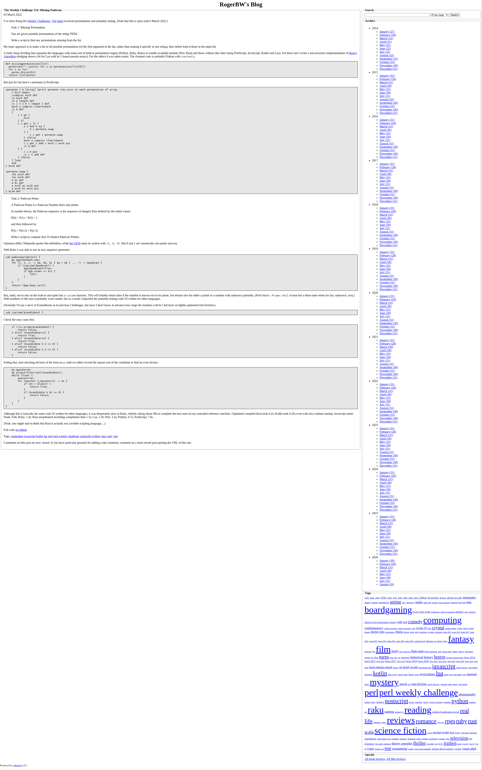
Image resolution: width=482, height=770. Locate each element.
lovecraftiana (427, 674)
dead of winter (468, 628)
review (383, 722)
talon (448, 739)
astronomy (410, 603)
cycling (459, 628)
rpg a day (440, 722)
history (428, 657)
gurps (384, 656)
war (387, 748)
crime (429, 628)
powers (411, 702)
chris (466, 612)
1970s (395, 598)
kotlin (39, 436)
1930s (372, 598)
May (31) (385, 45)
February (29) (388, 123)
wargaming (399, 748)
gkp (376, 657)
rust (115, 436)
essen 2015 (447, 632)
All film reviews (396, 759)
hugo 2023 (451, 661)
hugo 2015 (370, 661)
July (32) (385, 52)
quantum (472, 702)
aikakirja (368, 603)
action (443, 597)
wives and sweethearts (422, 749)
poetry (373, 702)
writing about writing (442, 748)
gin (372, 658)
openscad (443, 684)
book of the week (421, 611)
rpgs (450, 721)
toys (441, 743)
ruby (110, 436)
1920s (367, 598)
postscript (85, 436)
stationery (403, 739)
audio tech (427, 603)
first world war (404, 652)
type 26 (465, 744)
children (459, 611)
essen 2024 (400, 641)
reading (417, 710)
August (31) (387, 143)
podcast (367, 702)
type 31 (471, 744)
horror (439, 656)
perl (50, 436)
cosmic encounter (404, 628)
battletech (454, 603)
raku (103, 436)
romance (426, 721)
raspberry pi (399, 712)
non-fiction (418, 684)
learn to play (392, 675)
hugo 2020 (423, 661)
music (367, 684)
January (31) (387, 119)
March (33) (386, 38)
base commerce (444, 603)
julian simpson (462, 668)
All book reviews (375, 759)
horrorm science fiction (454, 658)
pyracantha (447, 702)
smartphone (370, 738)
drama (399, 631)
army (404, 603)
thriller (419, 743)
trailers (450, 743)
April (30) (385, 85)
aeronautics (469, 597)
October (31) (387, 62)
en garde (431, 632)
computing (17, 436)
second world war (443, 732)
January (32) (387, 75)
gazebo (455, 652)
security (458, 733)
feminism (368, 652)
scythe (429, 733)
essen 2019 (373, 641)
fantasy (461, 639)
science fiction (400, 730)
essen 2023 (391, 641)
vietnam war (379, 749)
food (439, 652)
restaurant (377, 722)
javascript (29, 436)
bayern (462, 602)
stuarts (418, 739)
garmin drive (447, 652)
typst (370, 748)
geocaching (469, 652)
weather (411, 749)
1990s (405, 598)
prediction (419, 702)
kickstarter (368, 675)
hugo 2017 (390, 661)
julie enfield (472, 668)
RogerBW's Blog (241, 4)
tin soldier (430, 744)
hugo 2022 (443, 661)
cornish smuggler (390, 628)
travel (459, 744)
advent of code (454, 597)
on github (21, 429)
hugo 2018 (401, 661)
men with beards (455, 675)
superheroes (433, 739)
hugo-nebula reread (380, 667)
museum (472, 674)
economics (423, 632)
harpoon (405, 657)
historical (416, 657)
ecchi (417, 632)
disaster (367, 632)
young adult (469, 748)
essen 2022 (382, 641)
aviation (435, 603)
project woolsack (435, 702)
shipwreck (465, 733)
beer (468, 602)
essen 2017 (465, 632)
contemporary (374, 628)
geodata (367, 658)
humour (396, 668)
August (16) (387, 584)
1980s (400, 598)
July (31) (385, 96)
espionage (438, 632)
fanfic (445, 641)
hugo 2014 (469, 657)
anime (395, 601)
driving (406, 632)
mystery (384, 682)
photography (467, 694)
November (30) (389, 65)
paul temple (462, 684)
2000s (410, 598)
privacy (426, 702)
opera (450, 684)
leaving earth (403, 675)
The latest (57, 21)
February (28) (388, 79)
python (96, 436)
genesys (461, 652)
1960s (389, 598)
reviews (401, 720)
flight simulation (430, 652)
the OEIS (75, 243)
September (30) (389, 102)
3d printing (433, 597)
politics (380, 702)
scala (369, 731)
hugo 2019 (411, 661)
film (383, 649)
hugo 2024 (460, 661)
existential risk (419, 641)
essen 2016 (456, 632)
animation (384, 602)
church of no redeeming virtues (380, 622)
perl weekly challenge (66, 436)
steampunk (411, 739)
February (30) (388, 35)
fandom (439, 641)
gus (399, 658)
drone (412, 632)
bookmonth (435, 612)
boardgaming (388, 610)
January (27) (387, 31)
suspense (442, 739)
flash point (417, 651)
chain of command (447, 612)
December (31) (388, 68)
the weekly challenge (383, 744)
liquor (417, 675)
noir (409, 684)
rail (366, 712)
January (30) (387, 560)
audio (419, 602)
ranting (389, 711)
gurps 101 (393, 658)
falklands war (431, 641)
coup (413, 628)
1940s (377, 598)
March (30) (386, 347)
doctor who (377, 631)
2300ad (423, 597)
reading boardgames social (445, 711)
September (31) (389, 58)
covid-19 (421, 628)
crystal (438, 627)
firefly (395, 651)
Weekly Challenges (38, 21)
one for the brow (433, 684)
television (459, 738)
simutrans (473, 733)
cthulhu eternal (450, 628)
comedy (415, 621)
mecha (446, 675)
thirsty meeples (402, 743)
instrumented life (425, 668)
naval (403, 684)
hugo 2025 (469, 661)
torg (436, 744)
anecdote (375, 603)
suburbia (425, 739)
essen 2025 (409, 641)
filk (373, 652)
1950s (383, 597)
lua (45, 436)
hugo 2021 (434, 661)
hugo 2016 (380, 661)
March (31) (386, 82)
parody (455, 684)
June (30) (385, 92)
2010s (416, 598)
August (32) (387, 55)
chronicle (472, 612)
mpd (464, 675)
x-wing (457, 748)
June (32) (385, 48)
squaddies (395, 739)
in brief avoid (408, 667)
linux (411, 674)
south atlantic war (383, 739)
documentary (390, 632)
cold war (402, 622)
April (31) (385, 41)
